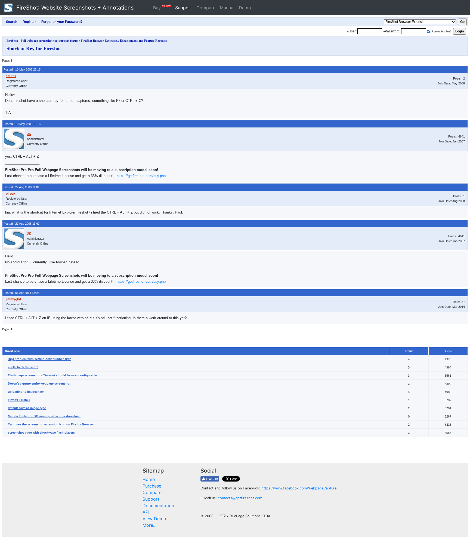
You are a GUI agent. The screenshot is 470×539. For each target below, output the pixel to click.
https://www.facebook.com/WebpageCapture (298, 488)
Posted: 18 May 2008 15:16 (22, 124)
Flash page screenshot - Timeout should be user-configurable (52, 375)
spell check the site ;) (23, 367)
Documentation (158, 505)
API (146, 512)
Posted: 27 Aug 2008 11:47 (21, 223)
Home (149, 479)
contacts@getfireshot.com (240, 498)
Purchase (152, 486)
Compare (205, 7)
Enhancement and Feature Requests (143, 40)
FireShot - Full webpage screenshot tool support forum (42, 40)
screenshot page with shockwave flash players (41, 432)
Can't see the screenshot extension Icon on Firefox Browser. (51, 424)
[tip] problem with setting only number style (39, 359)
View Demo (154, 518)
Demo (245, 7)
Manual (227, 7)
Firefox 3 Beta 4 (19, 399)
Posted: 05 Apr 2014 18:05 (21, 292)
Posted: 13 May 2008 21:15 (22, 69)
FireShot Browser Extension (99, 40)
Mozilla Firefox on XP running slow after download (44, 416)
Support (183, 7)
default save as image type (27, 408)
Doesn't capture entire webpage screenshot (39, 383)
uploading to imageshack (26, 391)
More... (149, 525)
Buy (162, 7)
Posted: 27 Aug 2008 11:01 (21, 187)
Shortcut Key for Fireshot (34, 48)
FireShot (74, 7)
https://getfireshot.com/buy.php (141, 176)
